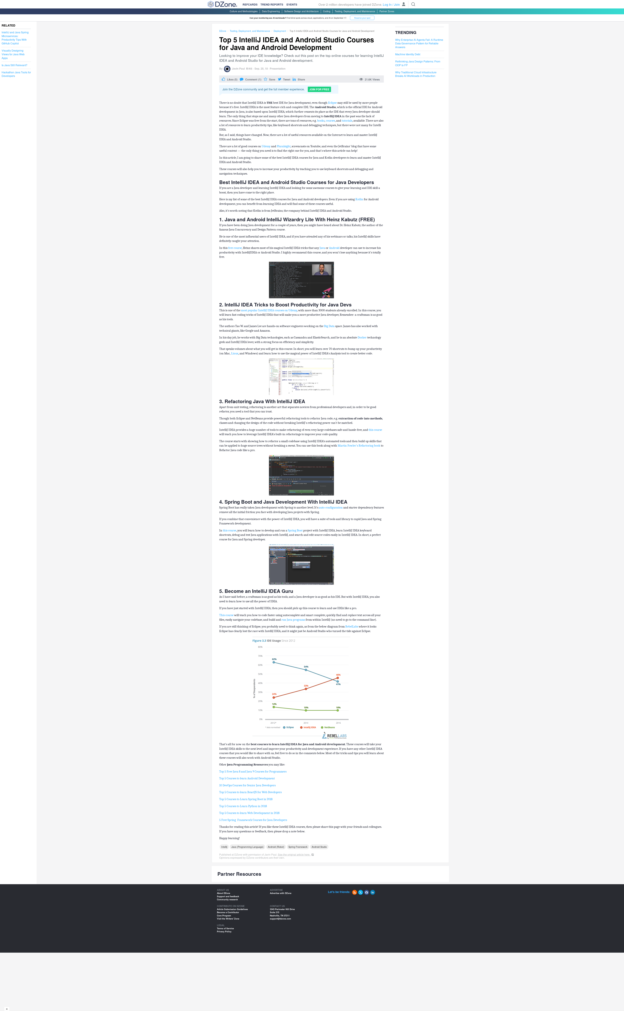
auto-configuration (331, 507)
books (321, 120)
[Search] (413, 4)
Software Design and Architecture (301, 11)
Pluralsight (284, 146)
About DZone (223, 893)
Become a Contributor (228, 912)
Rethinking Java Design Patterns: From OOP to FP (417, 63)
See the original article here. (294, 854)
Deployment (280, 31)
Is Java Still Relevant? (14, 65)
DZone (222, 31)
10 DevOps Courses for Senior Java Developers (247, 785)
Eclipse (332, 103)
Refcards (250, 4)
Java (322, 248)
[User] (403, 4)
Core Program (224, 915)
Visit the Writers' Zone (228, 918)
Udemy (266, 146)
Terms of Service (225, 928)
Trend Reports (271, 4)
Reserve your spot (362, 17)
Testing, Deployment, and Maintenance (355, 11)
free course (235, 248)
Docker (362, 337)
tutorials (347, 120)
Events (291, 4)
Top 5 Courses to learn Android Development (247, 778)
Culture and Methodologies (244, 11)
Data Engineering (271, 11)
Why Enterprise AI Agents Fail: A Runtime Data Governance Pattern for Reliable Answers (419, 43)
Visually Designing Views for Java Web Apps (13, 54)
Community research (227, 899)
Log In (387, 4)
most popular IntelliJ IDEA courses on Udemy (269, 310)
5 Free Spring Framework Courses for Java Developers (253, 820)
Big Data (329, 326)
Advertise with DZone (280, 893)
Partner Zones (386, 11)
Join (397, 4)
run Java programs (293, 619)
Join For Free (319, 89)
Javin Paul (238, 68)
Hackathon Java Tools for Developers (16, 74)
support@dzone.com (280, 918)
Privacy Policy (224, 931)
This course (226, 615)
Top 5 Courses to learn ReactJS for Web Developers (250, 792)
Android (334, 248)
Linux (234, 353)
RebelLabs (351, 626)
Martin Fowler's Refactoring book (359, 445)
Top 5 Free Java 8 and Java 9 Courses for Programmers (252, 771)
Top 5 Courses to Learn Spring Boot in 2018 (246, 799)
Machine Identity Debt (407, 54)
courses (330, 120)
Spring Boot (295, 530)
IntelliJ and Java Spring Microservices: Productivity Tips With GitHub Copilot (15, 38)
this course (375, 430)
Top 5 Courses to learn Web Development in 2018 (249, 813)
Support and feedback (228, 896)
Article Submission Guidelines (232, 909)
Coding (326, 11)
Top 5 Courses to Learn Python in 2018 (243, 806)
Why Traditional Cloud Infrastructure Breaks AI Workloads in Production (415, 74)
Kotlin (359, 199)
